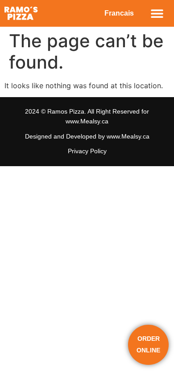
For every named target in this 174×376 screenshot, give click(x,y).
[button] (157, 13)
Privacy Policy (87, 151)
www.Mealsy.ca (87, 121)
